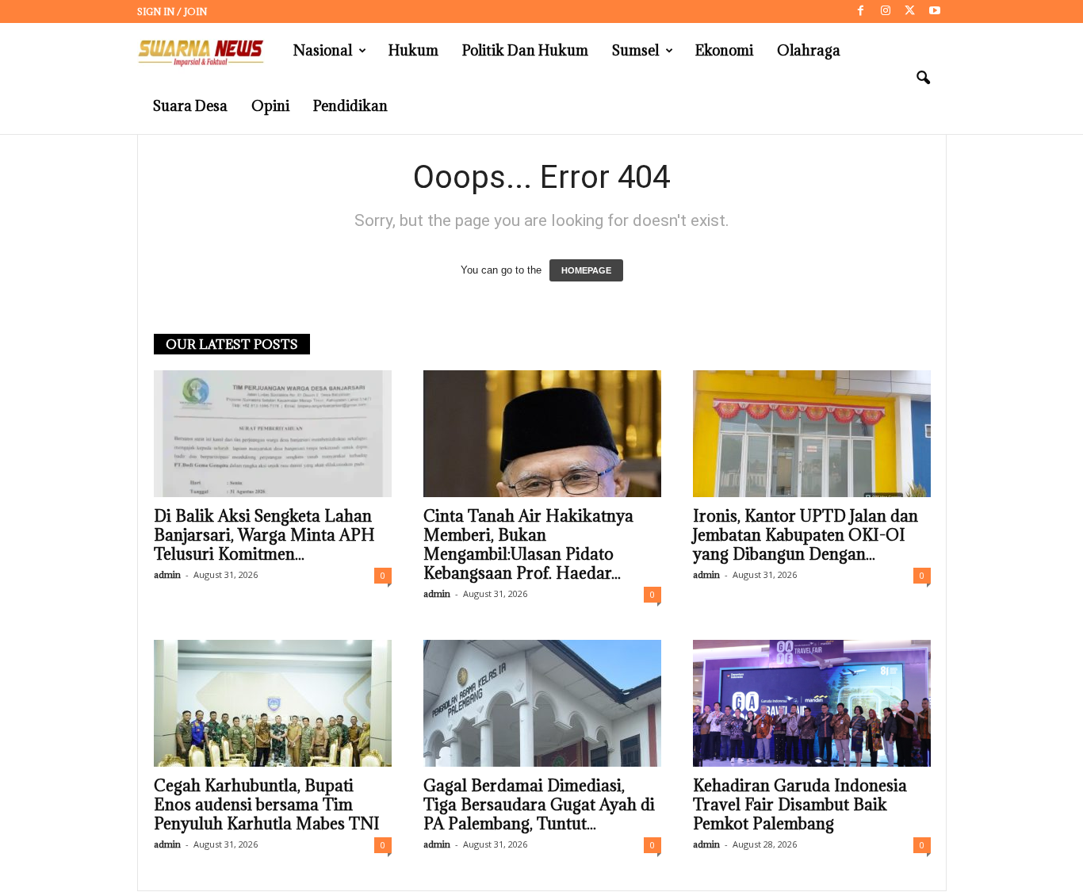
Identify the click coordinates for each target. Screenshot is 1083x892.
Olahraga (808, 50)
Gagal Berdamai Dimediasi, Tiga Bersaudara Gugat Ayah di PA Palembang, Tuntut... (539, 804)
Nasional (322, 50)
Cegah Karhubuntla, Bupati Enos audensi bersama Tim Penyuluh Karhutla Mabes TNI (267, 804)
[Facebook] (861, 11)
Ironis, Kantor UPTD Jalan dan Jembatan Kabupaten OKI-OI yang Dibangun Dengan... (805, 535)
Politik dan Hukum (525, 50)
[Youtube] (934, 11)
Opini (270, 106)
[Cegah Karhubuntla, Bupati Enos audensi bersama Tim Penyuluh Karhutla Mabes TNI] (273, 703)
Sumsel (635, 50)
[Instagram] (885, 11)
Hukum (413, 50)
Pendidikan (350, 106)
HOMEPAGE (586, 270)
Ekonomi (724, 50)
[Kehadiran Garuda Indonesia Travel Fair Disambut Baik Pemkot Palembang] (812, 703)
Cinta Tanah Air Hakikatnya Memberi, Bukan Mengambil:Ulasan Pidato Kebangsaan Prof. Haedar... (528, 545)
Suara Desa (190, 106)
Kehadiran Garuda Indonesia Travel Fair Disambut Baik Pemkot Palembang (800, 804)
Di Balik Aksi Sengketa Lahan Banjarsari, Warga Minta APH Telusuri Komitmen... (264, 535)
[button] (922, 78)
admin (167, 574)
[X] (910, 11)
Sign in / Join (172, 11)
